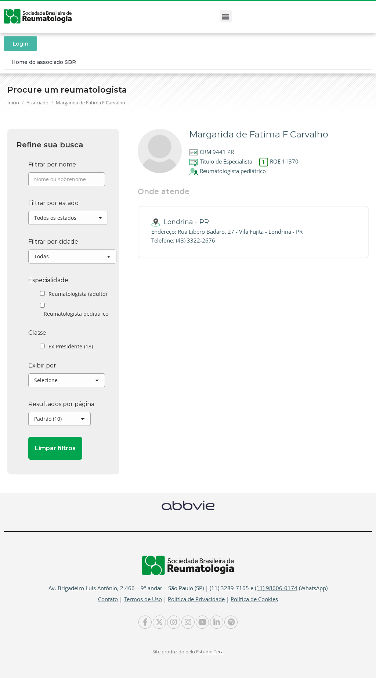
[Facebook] (145, 622)
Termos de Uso (143, 599)
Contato (108, 599)
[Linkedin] (216, 622)
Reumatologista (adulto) (77, 293)
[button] (226, 16)
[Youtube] (202, 622)
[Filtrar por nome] (66, 181)
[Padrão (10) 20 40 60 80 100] (59, 421)
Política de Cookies (254, 599)
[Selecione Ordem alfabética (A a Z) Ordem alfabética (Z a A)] (66, 382)
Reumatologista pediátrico (76, 313)
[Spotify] (231, 622)
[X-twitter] (159, 622)
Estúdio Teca (210, 651)
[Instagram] (173, 622)
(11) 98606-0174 (276, 588)
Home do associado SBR (43, 62)
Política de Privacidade (196, 599)
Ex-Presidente (70, 346)
